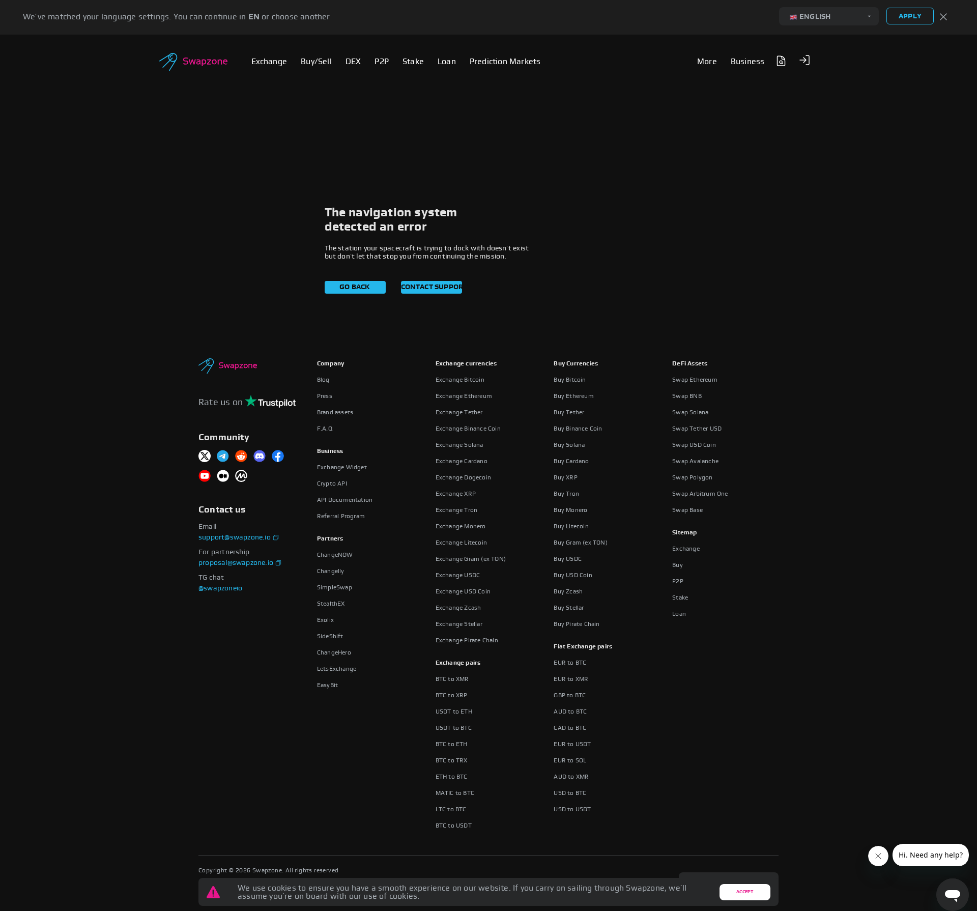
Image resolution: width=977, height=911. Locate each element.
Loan (679, 614)
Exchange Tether (459, 412)
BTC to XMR (452, 679)
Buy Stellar (569, 608)
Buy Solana (569, 445)
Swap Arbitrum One (700, 494)
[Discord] (259, 457)
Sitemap (684, 532)
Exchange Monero (461, 526)
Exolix (325, 620)
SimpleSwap (334, 587)
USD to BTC (570, 793)
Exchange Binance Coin (468, 428)
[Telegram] (223, 457)
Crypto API (332, 483)
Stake (680, 597)
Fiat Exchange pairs (583, 646)
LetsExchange (336, 669)
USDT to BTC (454, 728)
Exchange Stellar (459, 624)
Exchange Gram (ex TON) (471, 559)
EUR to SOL (570, 760)
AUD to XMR (571, 777)
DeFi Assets (689, 363)
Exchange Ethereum (464, 396)
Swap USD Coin (694, 445)
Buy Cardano (571, 461)
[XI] (204, 457)
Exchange (686, 549)
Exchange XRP (456, 494)
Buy (677, 565)
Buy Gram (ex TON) (580, 542)
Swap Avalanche (695, 461)
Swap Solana (690, 412)
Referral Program (341, 516)
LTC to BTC (451, 809)
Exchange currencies (466, 363)
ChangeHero (334, 652)
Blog (323, 380)
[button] (804, 60)
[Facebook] (278, 457)
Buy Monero (570, 510)
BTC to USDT (454, 825)
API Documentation (344, 500)
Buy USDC (568, 559)
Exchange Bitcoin (460, 380)
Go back (354, 287)
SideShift (330, 636)
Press (324, 396)
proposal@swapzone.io (235, 562)
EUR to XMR (571, 679)
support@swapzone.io (234, 537)
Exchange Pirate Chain (467, 640)
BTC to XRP (452, 695)
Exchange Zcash (458, 608)
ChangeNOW (335, 555)
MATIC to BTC (455, 793)
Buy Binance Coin (578, 428)
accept (744, 892)
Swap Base (687, 510)
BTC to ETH (452, 744)
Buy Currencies (576, 363)
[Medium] (223, 476)
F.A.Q (324, 428)
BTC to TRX (452, 760)
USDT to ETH (454, 711)
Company (330, 363)
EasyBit (327, 685)
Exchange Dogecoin (463, 477)
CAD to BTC (570, 728)
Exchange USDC (458, 575)
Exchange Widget (342, 467)
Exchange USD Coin (463, 591)
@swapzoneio (220, 588)
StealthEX (331, 604)
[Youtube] (204, 476)
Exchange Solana (459, 445)
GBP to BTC (570, 695)
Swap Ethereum (694, 380)
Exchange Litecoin (461, 542)
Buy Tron (566, 494)
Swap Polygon (692, 477)
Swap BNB (687, 396)
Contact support (431, 287)
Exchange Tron (457, 510)
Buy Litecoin (571, 526)
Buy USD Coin (573, 575)
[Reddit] (241, 457)
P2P (677, 581)
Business (330, 451)
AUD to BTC (570, 711)
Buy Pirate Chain (576, 624)
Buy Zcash (568, 591)
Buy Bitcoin (570, 380)
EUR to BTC (570, 663)
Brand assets (335, 412)
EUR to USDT (572, 744)
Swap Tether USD (697, 428)
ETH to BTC (452, 777)
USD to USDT (572, 809)
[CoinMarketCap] (241, 476)
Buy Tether (569, 412)
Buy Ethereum (573, 396)
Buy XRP (565, 477)
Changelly (330, 571)
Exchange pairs (458, 663)
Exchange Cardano (461, 461)
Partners (330, 538)
